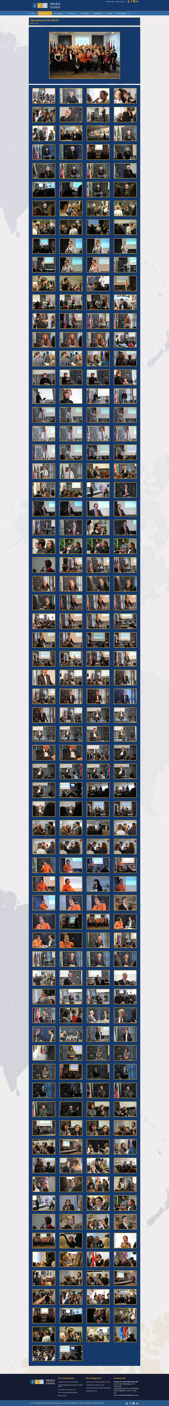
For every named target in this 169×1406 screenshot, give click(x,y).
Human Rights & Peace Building (95, 1385)
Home (33, 13)
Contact (81, 1403)
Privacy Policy (98, 1403)
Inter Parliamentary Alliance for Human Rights (70, 1385)
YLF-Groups (84, 13)
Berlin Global (62, 1395)
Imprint (89, 1403)
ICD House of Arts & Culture (66, 1389)
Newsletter (110, 1)
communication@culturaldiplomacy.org (126, 1395)
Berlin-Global (121, 13)
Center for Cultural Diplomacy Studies (98, 1382)
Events (109, 13)
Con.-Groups (58, 13)
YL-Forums (71, 13)
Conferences (44, 13)
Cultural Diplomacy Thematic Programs (98, 1388)
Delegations (98, 13)
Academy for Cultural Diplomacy (68, 1382)
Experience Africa (91, 1391)
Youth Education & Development (68, 1392)
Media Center (120, 1)
